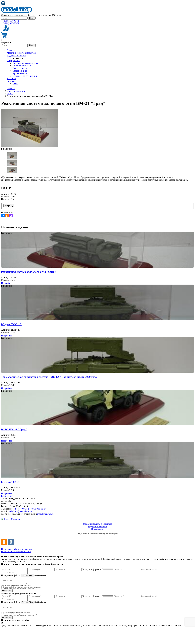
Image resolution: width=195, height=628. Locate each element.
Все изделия (7, 496)
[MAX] (11, 215)
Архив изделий (20, 73)
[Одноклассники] (7, 215)
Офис (15, 83)
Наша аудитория (20, 68)
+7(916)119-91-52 (20, 509)
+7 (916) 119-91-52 (10, 21)
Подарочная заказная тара (25, 63)
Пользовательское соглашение (16, 551)
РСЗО (10, 93)
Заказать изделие (15, 58)
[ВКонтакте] (3, 215)
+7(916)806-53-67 (37, 509)
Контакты (11, 81)
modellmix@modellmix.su (20, 511)
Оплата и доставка (22, 65)
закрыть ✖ (6, 42)
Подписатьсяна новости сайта (97, 536)
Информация (13, 60)
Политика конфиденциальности (16, 549)
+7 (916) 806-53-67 (10, 23)
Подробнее (6, 283)
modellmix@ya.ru (45, 514)
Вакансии (11, 78)
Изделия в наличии (16, 55)
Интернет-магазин (16, 91)
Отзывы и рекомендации (25, 76)
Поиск (31, 18)
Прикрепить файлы (10, 575)
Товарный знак (20, 71)
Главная (11, 50)
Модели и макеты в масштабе (21, 53)
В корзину (9, 206)
